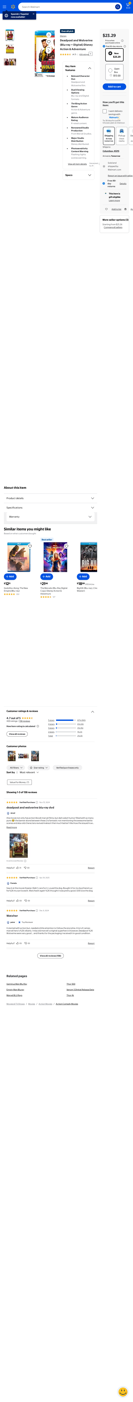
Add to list (116, 209)
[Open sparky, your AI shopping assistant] (123, 1392)
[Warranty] (90, 516)
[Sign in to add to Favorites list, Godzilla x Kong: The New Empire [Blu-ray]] (30, 546)
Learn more (114, 200)
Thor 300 (70, 984)
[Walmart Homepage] (13, 6)
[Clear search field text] (113, 7)
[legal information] (122, 40)
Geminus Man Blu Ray (16, 984)
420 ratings (84, 54)
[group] (74, 54)
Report (91, 867)
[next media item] (48, 51)
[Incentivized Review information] (25, 861)
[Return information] (124, 46)
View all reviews (17, 734)
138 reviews (24, 721)
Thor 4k (70, 995)
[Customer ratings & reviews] (93, 710)
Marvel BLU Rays (14, 995)
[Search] (117, 6)
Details (123, 183)
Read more (11, 827)
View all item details (77, 164)
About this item (15, 488)
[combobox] (70, 7)
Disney (63, 36)
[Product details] (93, 498)
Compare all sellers (113, 227)
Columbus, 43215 (111, 151)
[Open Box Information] (111, 75)
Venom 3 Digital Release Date (80, 989)
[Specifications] (93, 507)
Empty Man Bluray (15, 989)
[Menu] (5, 6)
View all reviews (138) (50, 955)
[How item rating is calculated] (37, 726)
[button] (41, 53)
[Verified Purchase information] (37, 802)
